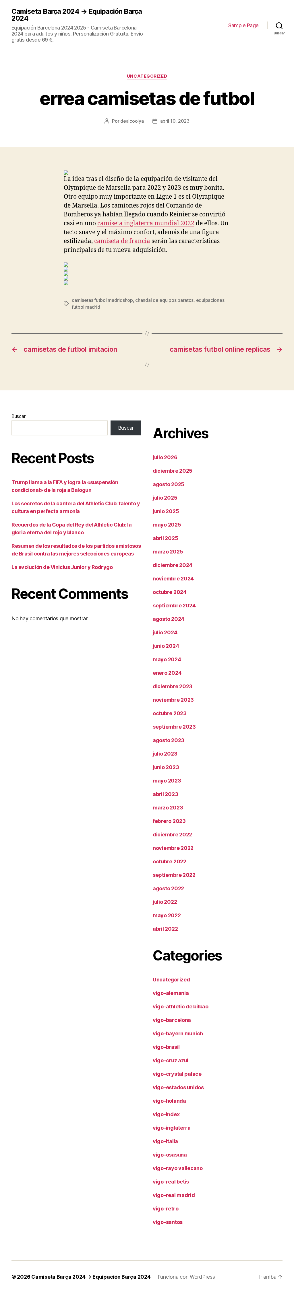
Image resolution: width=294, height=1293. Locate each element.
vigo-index (166, 1114)
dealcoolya (132, 121)
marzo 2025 (168, 552)
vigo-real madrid (174, 1195)
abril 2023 (165, 794)
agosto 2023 (168, 740)
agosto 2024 (168, 619)
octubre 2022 (169, 861)
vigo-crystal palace (177, 1074)
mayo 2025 (167, 525)
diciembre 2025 (172, 471)
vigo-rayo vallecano (178, 1168)
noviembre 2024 (173, 579)
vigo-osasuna (170, 1155)
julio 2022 (165, 902)
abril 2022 (165, 929)
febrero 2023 (169, 821)
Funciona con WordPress (186, 1277)
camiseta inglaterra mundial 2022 (145, 223)
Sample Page (243, 25)
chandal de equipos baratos (164, 300)
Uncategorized (147, 76)
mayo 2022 (167, 915)
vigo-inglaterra (172, 1128)
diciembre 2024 (172, 565)
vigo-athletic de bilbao (180, 1007)
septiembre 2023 (174, 727)
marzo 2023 (168, 808)
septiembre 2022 (174, 875)
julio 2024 (165, 632)
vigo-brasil (166, 1047)
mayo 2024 (167, 659)
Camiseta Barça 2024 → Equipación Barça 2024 (76, 15)
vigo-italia (165, 1141)
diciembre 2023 (172, 686)
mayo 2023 (167, 781)
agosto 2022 (168, 888)
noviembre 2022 (173, 848)
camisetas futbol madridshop (102, 300)
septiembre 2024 (174, 606)
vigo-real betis (171, 1182)
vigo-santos (168, 1222)
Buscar (18, 416)
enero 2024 (167, 673)
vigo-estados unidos (178, 1087)
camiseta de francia (122, 241)
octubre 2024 (170, 592)
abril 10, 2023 (174, 121)
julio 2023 (165, 754)
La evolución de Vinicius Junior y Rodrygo (62, 567)
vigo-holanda (169, 1101)
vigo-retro (165, 1209)
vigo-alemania (171, 993)
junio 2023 (166, 767)
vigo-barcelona (172, 1020)
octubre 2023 (170, 713)
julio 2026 (165, 457)
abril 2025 (165, 538)
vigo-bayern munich (178, 1033)
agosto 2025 (168, 484)
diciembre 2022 (172, 835)
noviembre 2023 (173, 700)
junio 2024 (166, 646)
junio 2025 (166, 511)
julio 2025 (165, 498)
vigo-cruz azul (170, 1060)
